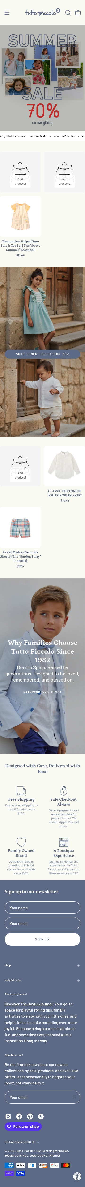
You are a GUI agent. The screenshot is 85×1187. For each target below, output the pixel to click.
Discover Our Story (42, 691)
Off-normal (53, 1155)
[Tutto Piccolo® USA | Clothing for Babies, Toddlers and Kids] (42, 13)
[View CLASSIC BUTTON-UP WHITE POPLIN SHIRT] (64, 466)
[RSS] (40, 1116)
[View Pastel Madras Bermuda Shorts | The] (20, 527)
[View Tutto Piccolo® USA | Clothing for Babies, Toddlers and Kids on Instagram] (8, 1116)
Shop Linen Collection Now (42, 354)
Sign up (42, 939)
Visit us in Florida (61, 861)
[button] (67, 12)
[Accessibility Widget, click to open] (77, 1176)
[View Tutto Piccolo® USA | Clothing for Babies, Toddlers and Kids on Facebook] (19, 1116)
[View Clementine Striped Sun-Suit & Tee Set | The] (20, 216)
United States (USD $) (19, 1142)
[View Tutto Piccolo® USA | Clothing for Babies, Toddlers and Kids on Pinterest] (30, 1116)
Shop (8, 965)
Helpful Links (13, 980)
